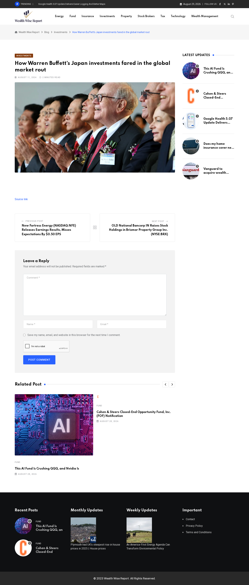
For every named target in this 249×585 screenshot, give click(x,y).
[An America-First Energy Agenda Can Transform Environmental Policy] (139, 529)
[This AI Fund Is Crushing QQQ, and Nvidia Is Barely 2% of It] (190, 70)
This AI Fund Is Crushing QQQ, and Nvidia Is (47, 468)
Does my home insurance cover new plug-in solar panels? (66, 4)
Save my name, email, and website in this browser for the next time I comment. (73, 335)
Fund (72, 16)
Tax (162, 16)
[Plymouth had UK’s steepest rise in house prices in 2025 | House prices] (83, 529)
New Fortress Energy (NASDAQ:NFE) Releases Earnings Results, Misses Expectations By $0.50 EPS (49, 230)
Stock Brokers (146, 16)
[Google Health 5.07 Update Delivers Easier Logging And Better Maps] (190, 120)
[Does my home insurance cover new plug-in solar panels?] (190, 145)
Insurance (87, 16)
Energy (59, 16)
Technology (178, 16)
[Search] (232, 16)
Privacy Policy (194, 525)
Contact (190, 519)
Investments (107, 16)
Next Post (158, 221)
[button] (165, 384)
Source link (21, 199)
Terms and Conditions (199, 532)
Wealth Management (204, 16)
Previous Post (34, 221)
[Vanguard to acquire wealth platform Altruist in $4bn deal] (190, 171)
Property (126, 16)
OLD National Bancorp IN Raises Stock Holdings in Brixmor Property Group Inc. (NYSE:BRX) (138, 230)
